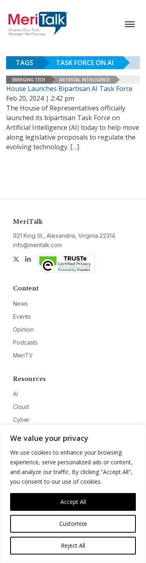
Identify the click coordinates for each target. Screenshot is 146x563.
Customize (73, 523)
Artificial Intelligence (84, 80)
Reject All (73, 545)
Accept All (73, 502)
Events (22, 316)
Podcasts (25, 342)
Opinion (23, 329)
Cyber (21, 419)
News (20, 303)
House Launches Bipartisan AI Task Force (69, 88)
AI (15, 393)
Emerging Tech (28, 80)
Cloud (21, 406)
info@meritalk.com (37, 244)
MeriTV (23, 355)
